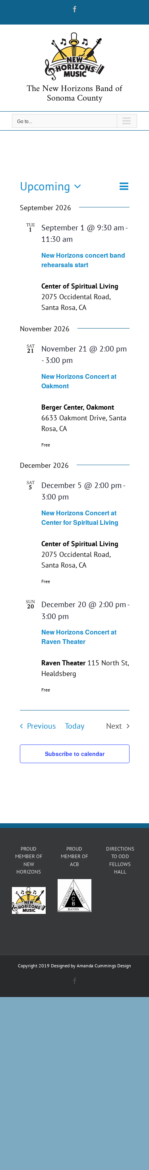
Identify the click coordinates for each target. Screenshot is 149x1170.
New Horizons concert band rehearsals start (83, 260)
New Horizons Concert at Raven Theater (78, 636)
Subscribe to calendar (74, 754)
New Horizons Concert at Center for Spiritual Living (79, 517)
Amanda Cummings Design (104, 966)
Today (74, 726)
